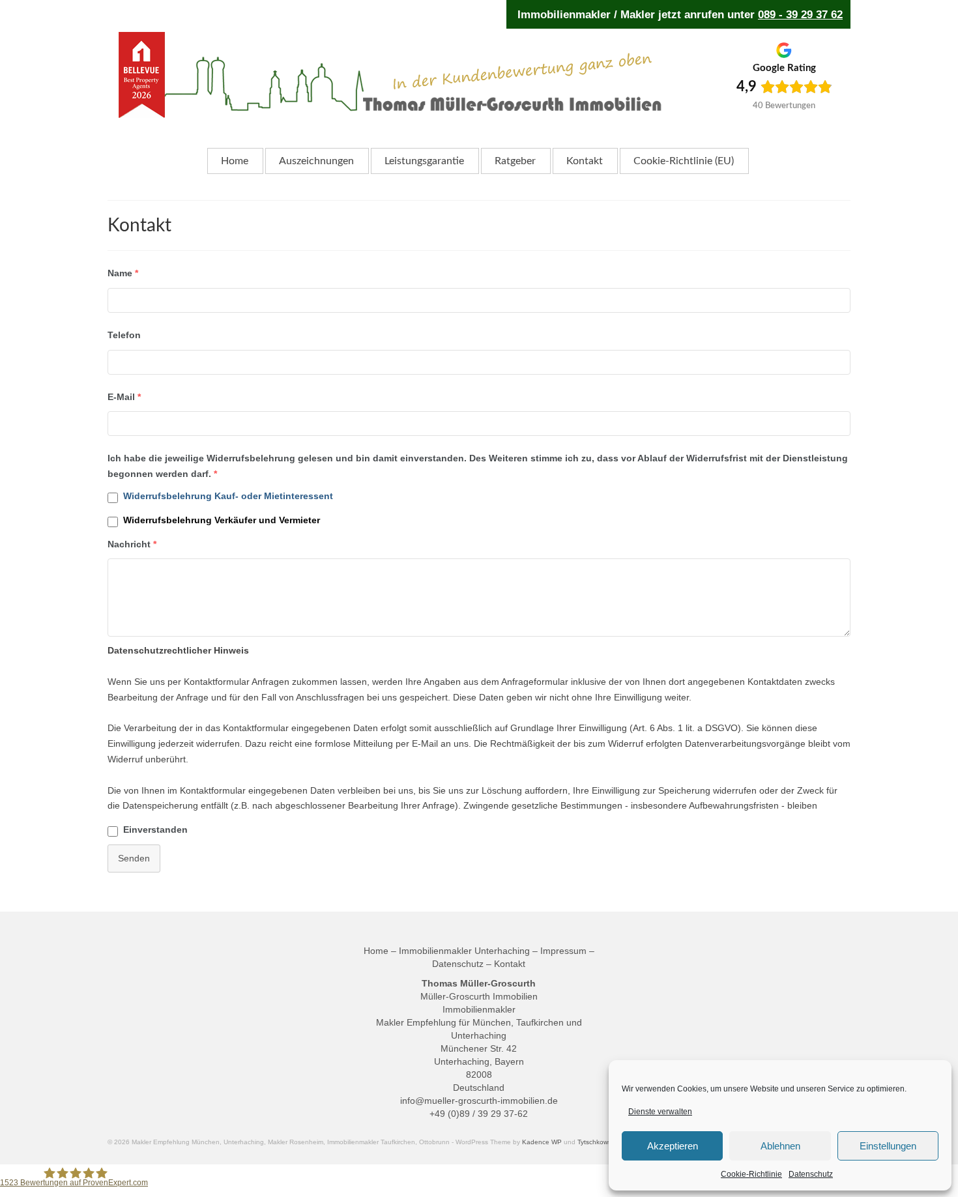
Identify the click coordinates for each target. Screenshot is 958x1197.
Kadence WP (542, 1142)
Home (376, 950)
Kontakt (509, 964)
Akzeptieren (672, 1145)
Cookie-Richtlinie (751, 1174)
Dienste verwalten (660, 1111)
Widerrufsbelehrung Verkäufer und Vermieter (221, 520)
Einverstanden (155, 829)
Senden (134, 858)
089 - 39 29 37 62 (800, 14)
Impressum (563, 950)
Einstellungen (888, 1145)
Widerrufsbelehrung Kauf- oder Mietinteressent (228, 496)
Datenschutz (811, 1174)
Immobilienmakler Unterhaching (464, 950)
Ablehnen (780, 1145)
